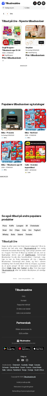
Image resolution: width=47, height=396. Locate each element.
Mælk (9, 268)
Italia (4, 370)
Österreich (16, 365)
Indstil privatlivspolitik (23, 382)
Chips (17, 230)
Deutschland (14, 367)
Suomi (22, 367)
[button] (39, 3)
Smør (5, 230)
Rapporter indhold (23, 305)
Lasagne (19, 226)
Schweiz (5, 367)
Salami (20, 234)
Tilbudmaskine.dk (30, 248)
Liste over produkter (23, 313)
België (31, 365)
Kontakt (23, 300)
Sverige (30, 370)
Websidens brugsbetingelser (23, 387)
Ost (10, 230)
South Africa (39, 370)
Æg (31, 268)
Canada (37, 365)
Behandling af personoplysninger (23, 391)
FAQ (23, 296)
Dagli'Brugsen (30, 255)
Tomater (28, 234)
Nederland (17, 370)
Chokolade (34, 226)
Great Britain (36, 367)
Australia (24, 365)
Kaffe (11, 226)
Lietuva (9, 370)
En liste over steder (23, 309)
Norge (24, 370)
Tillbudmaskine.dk (30, 377)
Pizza (5, 226)
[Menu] (43, 3)
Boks (13, 234)
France (28, 367)
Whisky (5, 234)
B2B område (23, 333)
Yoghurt (37, 230)
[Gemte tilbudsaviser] (35, 3)
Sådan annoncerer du (23, 329)
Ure (29, 230)
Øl (27, 226)
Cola (24, 230)
